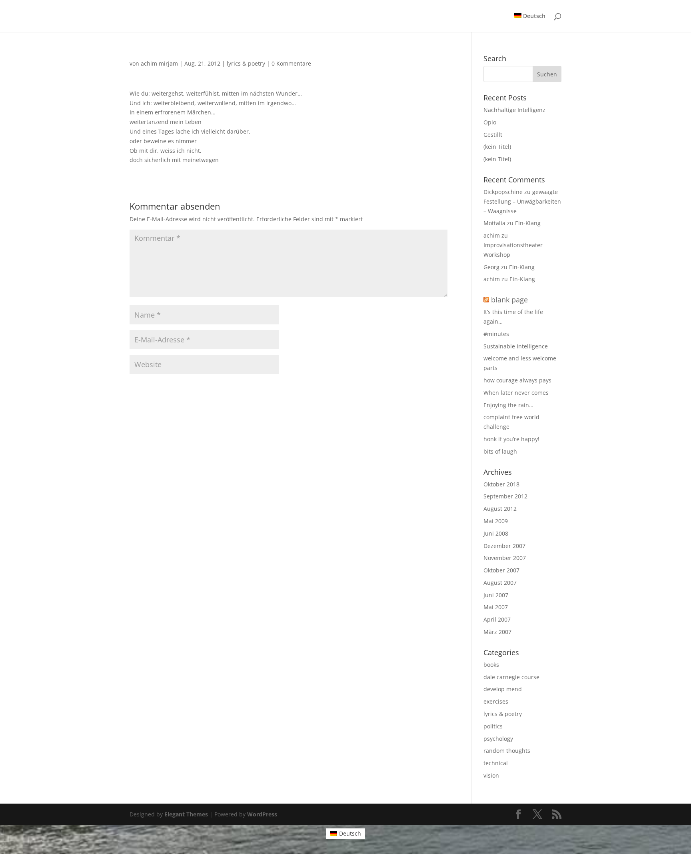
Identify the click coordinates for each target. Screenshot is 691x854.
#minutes (496, 334)
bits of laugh (500, 451)
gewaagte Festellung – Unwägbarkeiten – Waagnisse (522, 201)
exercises (495, 701)
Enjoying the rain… (508, 405)
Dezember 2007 (504, 546)
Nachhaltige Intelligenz (514, 110)
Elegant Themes (186, 814)
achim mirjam (159, 63)
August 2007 (500, 582)
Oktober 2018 (501, 484)
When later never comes (516, 392)
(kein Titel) (497, 146)
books (491, 664)
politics (493, 726)
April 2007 (497, 619)
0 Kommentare (291, 63)
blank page (509, 299)
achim (491, 235)
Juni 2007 (495, 595)
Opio (489, 122)
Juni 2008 (495, 533)
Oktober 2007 (501, 570)
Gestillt (492, 134)
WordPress (262, 814)
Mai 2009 (495, 521)
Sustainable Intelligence (515, 346)
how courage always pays (517, 380)
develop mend (502, 689)
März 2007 (497, 632)
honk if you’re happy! (511, 439)
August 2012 (500, 508)
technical (495, 763)
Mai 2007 (495, 607)
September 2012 (505, 496)
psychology (498, 738)
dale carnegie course (511, 677)
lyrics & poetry (246, 63)
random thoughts (506, 750)
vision (491, 775)
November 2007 (504, 558)
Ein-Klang (528, 223)
